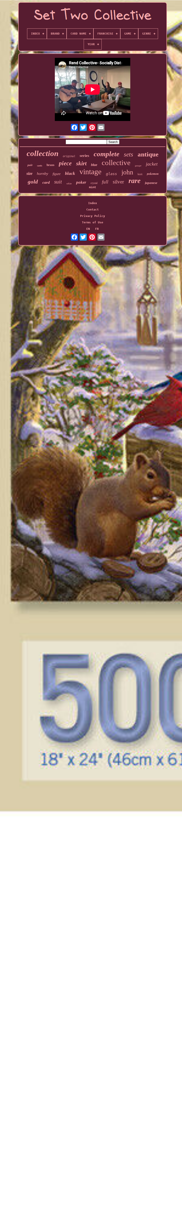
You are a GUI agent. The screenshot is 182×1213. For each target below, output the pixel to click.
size (29, 173)
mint (92, 187)
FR (97, 228)
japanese (151, 183)
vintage (90, 172)
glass (111, 174)
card (46, 182)
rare (134, 181)
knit (140, 174)
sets (128, 154)
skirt (81, 163)
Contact (92, 209)
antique (148, 154)
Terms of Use (92, 222)
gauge (138, 165)
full (105, 182)
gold (33, 182)
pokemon (153, 174)
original (69, 156)
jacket (152, 164)
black (70, 173)
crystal (94, 183)
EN (88, 228)
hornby (42, 173)
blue (94, 165)
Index (92, 203)
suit (58, 182)
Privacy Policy (92, 216)
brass (50, 165)
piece (65, 163)
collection (42, 153)
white (69, 183)
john (127, 172)
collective (116, 163)
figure (57, 174)
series (84, 156)
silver (118, 182)
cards (39, 165)
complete (106, 154)
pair (30, 165)
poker (81, 182)
